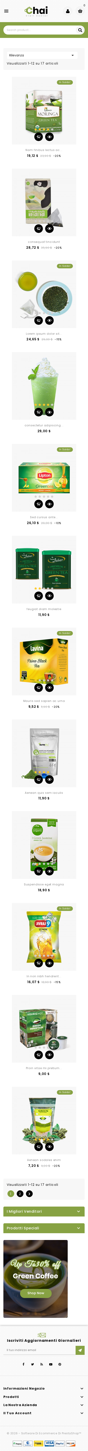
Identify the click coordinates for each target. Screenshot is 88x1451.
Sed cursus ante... (44, 517)
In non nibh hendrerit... (44, 976)
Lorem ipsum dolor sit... (44, 334)
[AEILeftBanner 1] (35, 1278)
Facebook (23, 1364)
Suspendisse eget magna (44, 884)
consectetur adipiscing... (44, 425)
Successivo (29, 1194)
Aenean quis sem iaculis (44, 793)
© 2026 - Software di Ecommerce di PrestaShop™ (44, 1433)
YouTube (51, 1364)
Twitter (32, 1364)
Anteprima (49, 136)
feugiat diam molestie (44, 609)
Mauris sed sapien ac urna (44, 701)
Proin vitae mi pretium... (44, 1068)
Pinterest (60, 1364)
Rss (42, 1364)
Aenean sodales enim (44, 1160)
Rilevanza (42, 55)
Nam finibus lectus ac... (43, 150)
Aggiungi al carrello (38, 136)
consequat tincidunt (44, 242)
